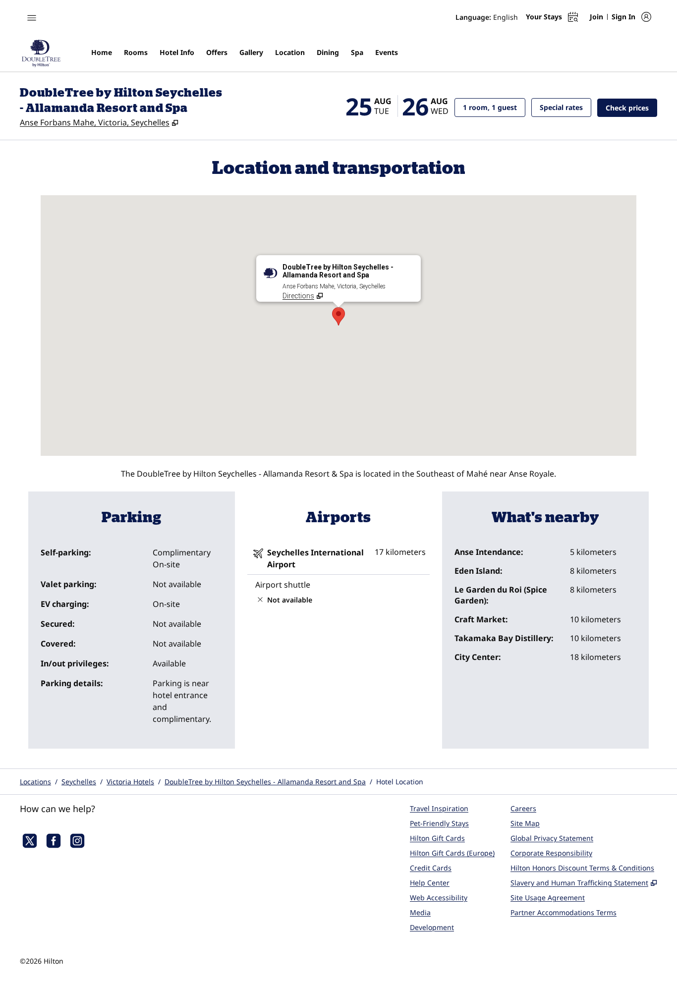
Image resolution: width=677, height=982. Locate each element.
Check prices (631, 107)
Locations (35, 781)
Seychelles (78, 781)
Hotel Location (399, 781)
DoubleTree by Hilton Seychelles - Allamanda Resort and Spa (265, 781)
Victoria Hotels (130, 781)
